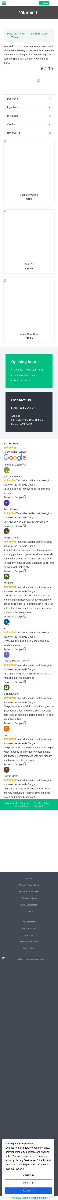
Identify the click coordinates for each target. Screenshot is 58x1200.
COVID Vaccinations (29, 905)
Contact (29, 911)
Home (29, 878)
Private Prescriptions (29, 885)
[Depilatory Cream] (29, 141)
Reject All (28, 1182)
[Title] (4, 3)
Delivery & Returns (29, 941)
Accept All (28, 1190)
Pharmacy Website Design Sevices (29, 1198)
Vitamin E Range (39, 33)
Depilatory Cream (29, 195)
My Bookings (29, 922)
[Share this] (27, 81)
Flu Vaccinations (29, 898)
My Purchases (29, 928)
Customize (28, 1174)
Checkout (29, 935)
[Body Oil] (29, 211)
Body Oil (29, 264)
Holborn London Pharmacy (16, 803)
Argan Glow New (29, 334)
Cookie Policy (29, 948)
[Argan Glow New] (29, 281)
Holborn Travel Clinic (29, 891)
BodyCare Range (16, 33)
